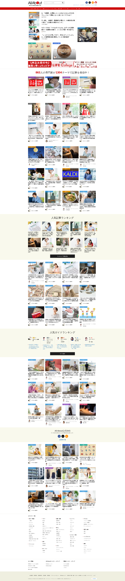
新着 (35, 8)
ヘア (71, 524)
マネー (40, 8)
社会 (71, 544)
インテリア (31, 527)
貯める (44, 520)
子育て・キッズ (59, 542)
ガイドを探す (62, 353)
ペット (85, 552)
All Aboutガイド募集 (31, 565)
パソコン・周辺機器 (87, 520)
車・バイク (92, 8)
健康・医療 (58, 518)
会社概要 (31, 575)
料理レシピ (58, 531)
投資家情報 (40, 575)
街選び (30, 531)
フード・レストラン (59, 547)
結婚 (84, 533)
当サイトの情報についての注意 (80, 575)
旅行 (76, 8)
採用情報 (35, 575)
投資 (43, 522)
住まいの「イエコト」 (33, 540)
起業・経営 (72, 542)
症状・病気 (58, 522)
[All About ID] (96, 2)
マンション (31, 522)
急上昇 (32, 8)
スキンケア (72, 522)
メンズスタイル (72, 8)
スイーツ (57, 549)
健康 (43, 8)
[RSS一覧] (93, 2)
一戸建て (30, 520)
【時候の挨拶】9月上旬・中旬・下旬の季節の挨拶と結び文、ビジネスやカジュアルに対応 (62, 346)
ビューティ (47, 8)
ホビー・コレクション (88, 549)
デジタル (52, 8)
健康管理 (57, 520)
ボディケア (72, 526)
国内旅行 (44, 545)
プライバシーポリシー (55, 575)
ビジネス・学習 (65, 8)
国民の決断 (30, 569)
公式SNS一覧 (62, 439)
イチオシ (65, 567)
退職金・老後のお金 (46, 532)
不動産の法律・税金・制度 (33, 538)
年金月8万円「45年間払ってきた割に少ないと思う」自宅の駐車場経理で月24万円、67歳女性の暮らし (34, 346)
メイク (71, 520)
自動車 (44, 550)
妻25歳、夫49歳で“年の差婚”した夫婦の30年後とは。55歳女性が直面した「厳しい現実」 (76, 346)
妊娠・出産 (58, 538)
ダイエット (72, 529)
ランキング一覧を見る (62, 256)
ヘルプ (94, 575)
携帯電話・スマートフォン (88, 524)
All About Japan (48, 565)
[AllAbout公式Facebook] (86, 2)
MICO (71, 531)
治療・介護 (58, 524)
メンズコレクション (87, 538)
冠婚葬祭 (57, 533)
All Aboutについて (63, 575)
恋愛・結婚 (60, 8)
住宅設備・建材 (31, 526)
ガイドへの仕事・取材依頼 (32, 567)
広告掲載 (44, 575)
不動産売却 (31, 537)
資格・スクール (73, 540)
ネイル (71, 527)
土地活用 (30, 535)
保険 (43, 524)
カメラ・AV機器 (86, 522)
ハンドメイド (58, 536)
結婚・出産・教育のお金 (47, 530)
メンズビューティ (87, 540)
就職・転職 (72, 536)
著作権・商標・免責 (70, 575)
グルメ (88, 8)
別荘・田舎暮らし (32, 533)
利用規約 (48, 575)
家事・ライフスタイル (60, 529)
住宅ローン (44, 526)
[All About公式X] (90, 2)
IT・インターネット (87, 526)
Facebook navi (66, 565)
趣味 (79, 8)
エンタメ (85, 545)
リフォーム (31, 524)
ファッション (83, 8)
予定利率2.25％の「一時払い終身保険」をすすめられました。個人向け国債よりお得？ (48, 347)
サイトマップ (89, 575)
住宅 (37, 8)
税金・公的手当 (45, 534)
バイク (44, 552)
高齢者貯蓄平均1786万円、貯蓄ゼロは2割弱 (90, 345)
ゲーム (85, 547)
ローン (44, 536)
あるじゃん (44, 538)
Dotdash (94, 578)
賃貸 (29, 529)
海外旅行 (44, 543)
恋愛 (84, 531)
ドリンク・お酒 (59, 551)
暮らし (56, 8)
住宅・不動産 (31, 518)
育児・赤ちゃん (59, 540)
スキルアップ (72, 538)
